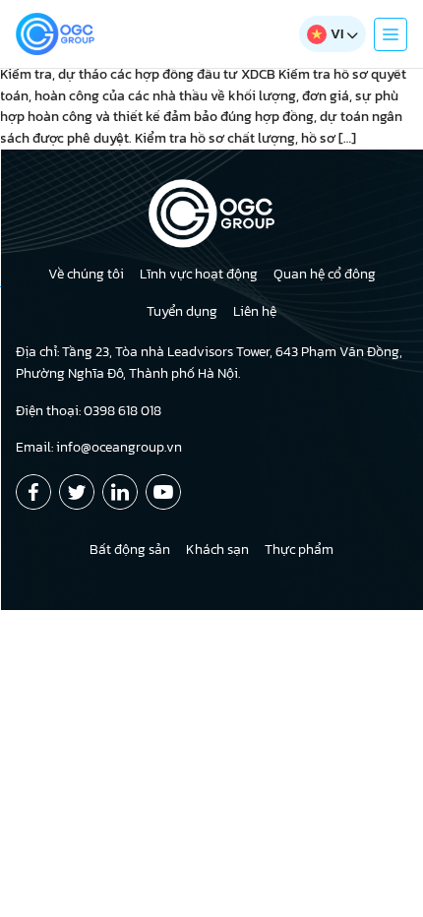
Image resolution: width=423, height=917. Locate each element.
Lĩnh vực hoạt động (199, 274)
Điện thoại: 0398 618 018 (88, 410)
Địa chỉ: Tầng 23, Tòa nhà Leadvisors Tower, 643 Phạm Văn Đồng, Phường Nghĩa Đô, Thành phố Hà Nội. (209, 362)
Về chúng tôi (86, 274)
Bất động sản (130, 549)
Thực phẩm (299, 549)
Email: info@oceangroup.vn (99, 447)
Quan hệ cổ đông (324, 274)
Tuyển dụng (182, 311)
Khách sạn (217, 549)
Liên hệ (254, 311)
